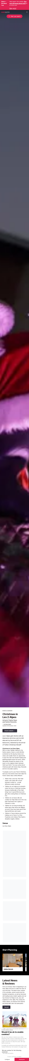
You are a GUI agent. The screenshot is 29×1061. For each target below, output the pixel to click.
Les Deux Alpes (7, 724)
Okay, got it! (12, 8)
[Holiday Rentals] (12, 962)
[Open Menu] (27, 12)
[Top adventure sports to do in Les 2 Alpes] (14, 1021)
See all (5, 1007)
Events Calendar (7, 710)
